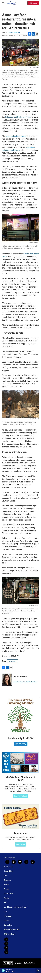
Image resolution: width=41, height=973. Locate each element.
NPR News (12, 661)
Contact (6, 920)
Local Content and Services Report (15, 907)
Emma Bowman (14, 32)
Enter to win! (20, 833)
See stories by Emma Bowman (26, 682)
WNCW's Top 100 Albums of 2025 (20, 779)
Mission (6, 898)
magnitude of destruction (16, 136)
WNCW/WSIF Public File (11, 929)
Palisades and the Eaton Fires (17, 117)
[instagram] (6, 944)
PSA (5, 875)
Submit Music (8, 871)
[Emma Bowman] (7, 680)
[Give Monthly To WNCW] (20, 716)
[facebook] (6, 939)
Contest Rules (8, 893)
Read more (20, 844)
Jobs (5, 911)
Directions (7, 880)
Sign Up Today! (20, 744)
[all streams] (38, 970)
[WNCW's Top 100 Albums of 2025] (20, 762)
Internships (8, 916)
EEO (5, 902)
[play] (3, 970)
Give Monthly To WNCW (20, 738)
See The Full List (20, 796)
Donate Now (8, 925)
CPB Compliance (9, 934)
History (6, 884)
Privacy (6, 889)
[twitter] (6, 948)
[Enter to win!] (20, 817)
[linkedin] (6, 952)
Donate (34, 3)
